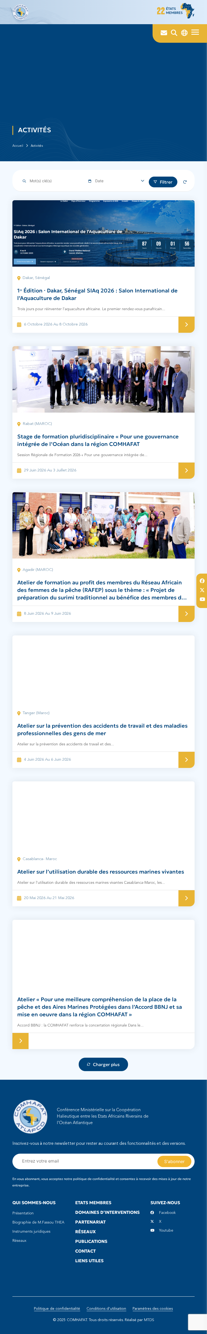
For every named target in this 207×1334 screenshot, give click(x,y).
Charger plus (106, 1064)
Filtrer (166, 182)
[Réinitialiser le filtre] (185, 182)
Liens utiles (89, 1260)
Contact (85, 1251)
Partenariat (90, 1222)
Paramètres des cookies (153, 1309)
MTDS (149, 1320)
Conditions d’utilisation (106, 1309)
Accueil (17, 146)
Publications (91, 1241)
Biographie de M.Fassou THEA (38, 1222)
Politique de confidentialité (57, 1309)
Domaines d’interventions (107, 1212)
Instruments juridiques (31, 1231)
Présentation (23, 1213)
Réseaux (19, 1241)
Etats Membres (93, 1202)
